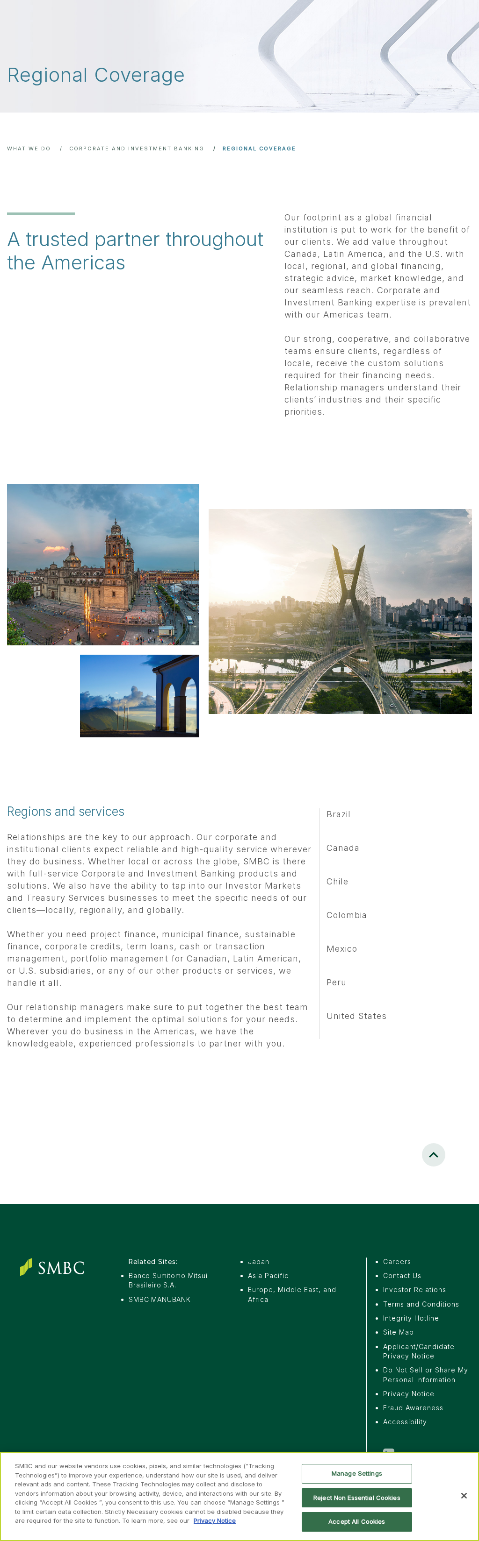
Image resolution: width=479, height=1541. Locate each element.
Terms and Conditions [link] (421, 1304)
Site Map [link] (398, 1332)
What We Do (29, 148)
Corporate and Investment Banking (136, 148)
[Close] (464, 1495)
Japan (258, 1261)
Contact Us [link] (402, 1275)
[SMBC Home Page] (54, 1267)
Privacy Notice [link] (409, 1394)
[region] (239, 1496)
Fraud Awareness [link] (413, 1408)
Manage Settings (357, 1473)
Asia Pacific (268, 1275)
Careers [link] (397, 1261)
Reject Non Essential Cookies (356, 1497)
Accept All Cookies (356, 1521)
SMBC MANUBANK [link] (160, 1299)
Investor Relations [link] (414, 1290)
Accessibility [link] (405, 1422)
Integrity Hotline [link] (411, 1318)
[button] (433, 1154)
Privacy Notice (215, 1520)
